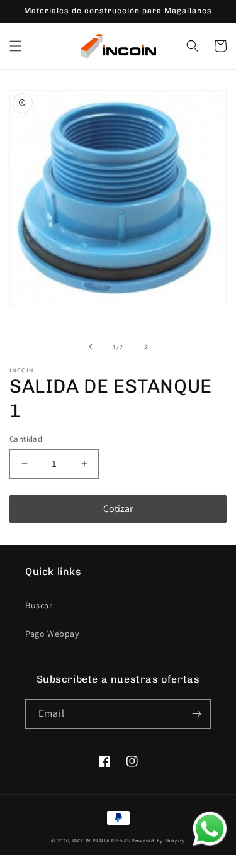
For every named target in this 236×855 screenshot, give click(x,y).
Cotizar (118, 508)
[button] (16, 46)
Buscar (39, 605)
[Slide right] (146, 346)
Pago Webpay (52, 633)
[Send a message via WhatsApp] (210, 829)
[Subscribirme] (196, 714)
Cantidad (25, 438)
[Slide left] (90, 346)
